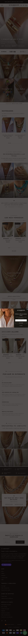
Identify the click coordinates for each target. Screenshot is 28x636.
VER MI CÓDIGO (21, 323)
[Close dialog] (27, 309)
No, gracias (21, 325)
